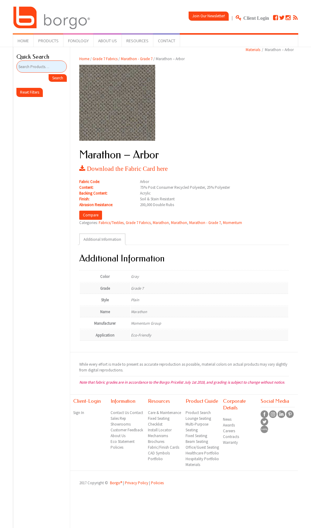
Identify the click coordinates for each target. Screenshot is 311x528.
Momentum (232, 222)
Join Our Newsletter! (208, 16)
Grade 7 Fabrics (105, 58)
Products (48, 40)
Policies (157, 482)
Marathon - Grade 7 (136, 58)
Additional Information (102, 239)
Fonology (78, 40)
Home (23, 40)
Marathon (161, 222)
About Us (107, 40)
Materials (253, 49)
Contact (166, 40)
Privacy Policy (136, 482)
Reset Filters (29, 92)
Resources (137, 40)
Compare (90, 215)
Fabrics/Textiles (111, 222)
